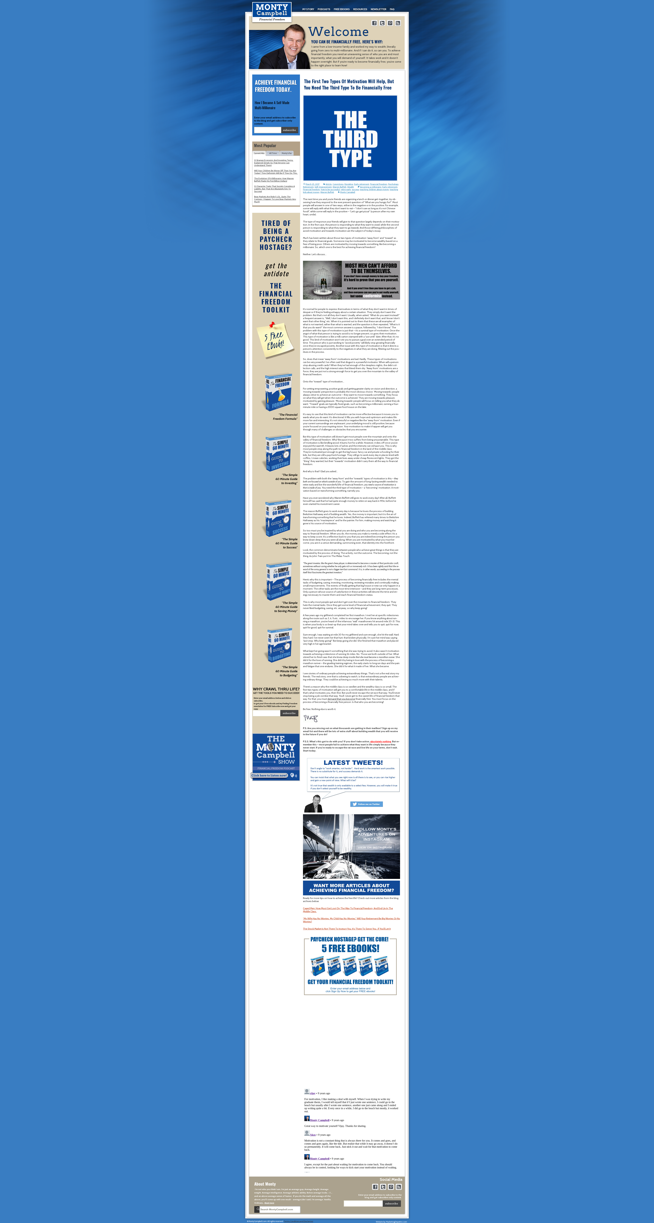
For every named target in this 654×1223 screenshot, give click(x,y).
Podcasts (324, 9)
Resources (360, 9)
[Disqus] (351, 1042)
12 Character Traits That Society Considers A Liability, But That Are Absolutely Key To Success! (274, 189)
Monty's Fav (287, 153)
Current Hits (259, 153)
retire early (346, 189)
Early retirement (361, 184)
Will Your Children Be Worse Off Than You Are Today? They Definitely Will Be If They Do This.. (276, 171)
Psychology (393, 184)
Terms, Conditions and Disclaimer (298, 1221)
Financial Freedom (378, 184)
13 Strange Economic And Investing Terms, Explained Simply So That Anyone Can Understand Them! (273, 163)
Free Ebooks (342, 9)
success (355, 189)
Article (329, 184)
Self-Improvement (323, 187)
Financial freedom (311, 189)
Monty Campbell (347, 192)
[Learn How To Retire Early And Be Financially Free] (272, 12)
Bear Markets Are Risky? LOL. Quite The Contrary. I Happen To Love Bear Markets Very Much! (275, 199)
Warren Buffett (339, 187)
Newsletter (378, 9)
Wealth (350, 187)
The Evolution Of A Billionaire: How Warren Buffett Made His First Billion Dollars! (274, 179)
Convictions (338, 184)
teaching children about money (374, 189)
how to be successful (330, 189)
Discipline (348, 184)
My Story (308, 9)
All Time (273, 153)
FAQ (392, 9)
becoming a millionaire (370, 187)
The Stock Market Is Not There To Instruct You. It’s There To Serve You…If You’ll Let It (347, 928)
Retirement (308, 187)
